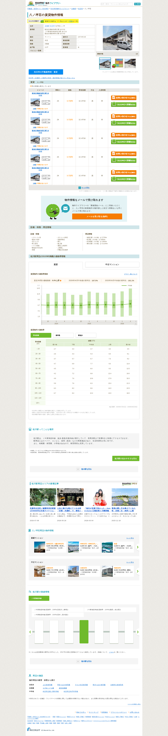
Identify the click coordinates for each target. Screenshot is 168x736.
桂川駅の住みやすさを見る (126, 458)
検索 (138, 4)
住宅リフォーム (38, 720)
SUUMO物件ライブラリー (59, 9)
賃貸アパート (71, 716)
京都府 (73, 9)
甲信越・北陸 (44, 723)
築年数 (58, 335)
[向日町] (99, 631)
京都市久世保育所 (116, 685)
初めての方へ (81, 712)
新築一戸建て (120, 716)
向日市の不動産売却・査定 (46, 72)
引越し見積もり (67, 720)
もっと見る (130, 538)
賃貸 (70, 21)
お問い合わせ (134, 712)
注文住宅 (30, 720)
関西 (54, 723)
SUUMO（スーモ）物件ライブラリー (44, 3)
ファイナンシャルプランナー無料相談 (104, 720)
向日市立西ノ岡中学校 (51, 691)
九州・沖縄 (68, 723)
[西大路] (69, 631)
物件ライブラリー (86, 720)
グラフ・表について (130, 274)
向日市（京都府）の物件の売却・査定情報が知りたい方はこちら (52, 78)
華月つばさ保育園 (99, 685)
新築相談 (59, 720)
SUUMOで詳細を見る (124, 104)
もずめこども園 (48, 688)
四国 (58, 723)
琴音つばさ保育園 (63, 685)
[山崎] (129, 631)
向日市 (80, 9)
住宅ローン (77, 720)
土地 (135, 716)
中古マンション (110, 716)
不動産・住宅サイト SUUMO (37, 9)
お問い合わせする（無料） (124, 97)
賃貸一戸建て (80, 716)
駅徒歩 (80, 335)
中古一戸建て (129, 716)
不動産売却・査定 (50, 720)
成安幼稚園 (63, 688)
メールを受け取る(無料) (97, 216)
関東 (37, 723)
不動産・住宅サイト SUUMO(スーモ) (38, 716)
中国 (62, 723)
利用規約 (104, 712)
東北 (34, 723)
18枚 (34, 108)
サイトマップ (94, 712)
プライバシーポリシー (119, 712)
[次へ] (137, 547)
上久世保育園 (47, 685)
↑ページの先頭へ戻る (134, 704)
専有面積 (36, 335)
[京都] (54, 631)
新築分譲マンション (98, 716)
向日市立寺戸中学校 (71, 691)
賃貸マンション (61, 716)
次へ (137, 632)
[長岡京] (114, 631)
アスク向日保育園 (81, 685)
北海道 (29, 723)
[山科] (39, 631)
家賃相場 (88, 716)
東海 (50, 723)
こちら (111, 652)
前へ (30, 632)
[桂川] (84, 631)
